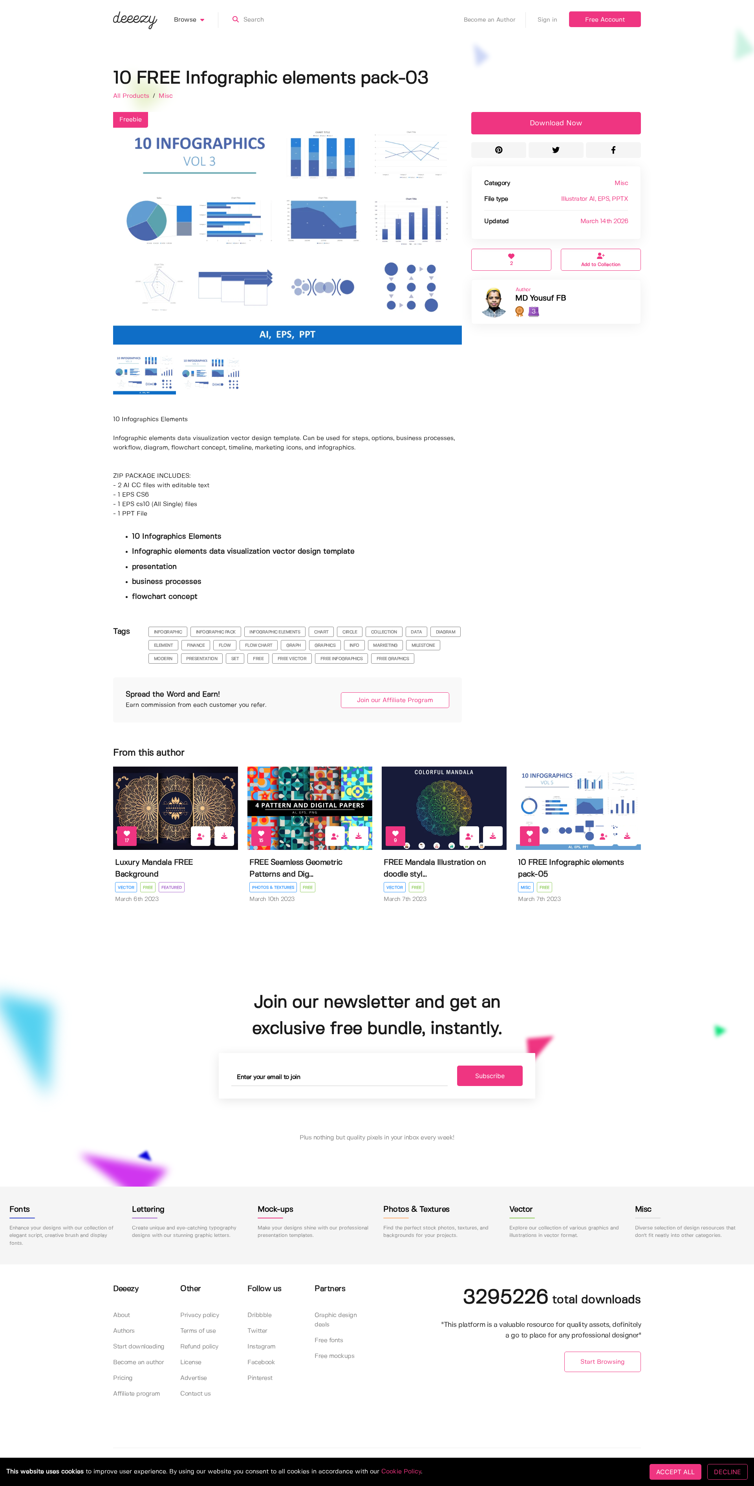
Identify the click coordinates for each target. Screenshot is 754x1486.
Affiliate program (136, 1394)
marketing (385, 646)
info (354, 646)
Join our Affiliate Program (395, 700)
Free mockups (334, 1356)
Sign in (547, 20)
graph (293, 646)
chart (321, 632)
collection (384, 632)
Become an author (138, 1362)
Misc (166, 96)
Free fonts (329, 1340)
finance (196, 646)
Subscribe (490, 1076)
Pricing (123, 1378)
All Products (132, 96)
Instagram (261, 1347)
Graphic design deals (336, 1320)
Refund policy (199, 1347)
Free (148, 888)
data (416, 632)
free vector (292, 659)
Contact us (195, 1394)
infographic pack (216, 632)
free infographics (341, 659)
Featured (171, 888)
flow (225, 646)
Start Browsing (602, 1362)
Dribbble (259, 1315)
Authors (124, 1331)
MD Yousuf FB (540, 298)
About (121, 1315)
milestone (423, 646)
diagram (446, 632)
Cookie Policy (401, 1472)
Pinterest (260, 1378)
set (235, 659)
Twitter (257, 1331)
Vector (126, 888)
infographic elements (274, 632)
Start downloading (139, 1347)
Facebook (261, 1362)
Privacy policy (199, 1315)
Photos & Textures (273, 888)
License (190, 1362)
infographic (168, 632)
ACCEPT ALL (675, 1472)
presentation (201, 659)
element (163, 646)
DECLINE (727, 1472)
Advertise (193, 1378)
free (258, 659)
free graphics (393, 659)
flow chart (259, 646)
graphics (325, 646)
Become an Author (490, 20)
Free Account (605, 20)
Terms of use (198, 1331)
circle (349, 632)
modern (163, 659)
